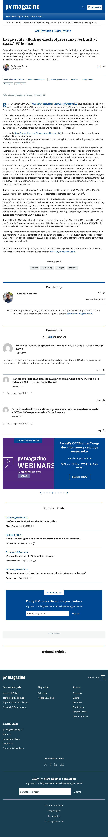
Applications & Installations (58, 22)
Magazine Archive (46, 697)
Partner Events (80, 711)
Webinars (77, 702)
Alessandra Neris (13, 560)
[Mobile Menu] (82, 7)
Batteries (74, 79)
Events (40, 16)
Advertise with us (54, 758)
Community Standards (13, 748)
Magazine (30, 16)
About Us (7, 734)
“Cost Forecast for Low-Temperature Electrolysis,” (37, 133)
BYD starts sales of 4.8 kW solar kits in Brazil (30, 555)
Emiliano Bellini (20, 66)
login (51, 336)
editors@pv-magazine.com (62, 251)
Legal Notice (54, 816)
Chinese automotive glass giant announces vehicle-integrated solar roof (46, 573)
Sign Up (75, 613)
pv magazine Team (11, 739)
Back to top (93, 677)
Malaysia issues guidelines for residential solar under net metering (43, 538)
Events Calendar (80, 716)
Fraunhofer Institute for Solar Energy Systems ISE (54, 103)
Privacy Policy (54, 810)
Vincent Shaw (11, 578)
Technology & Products (33, 22)
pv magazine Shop (11, 729)
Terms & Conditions (54, 805)
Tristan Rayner (12, 526)
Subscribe (42, 693)
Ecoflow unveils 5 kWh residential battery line (31, 521)
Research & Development (84, 22)
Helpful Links (10, 723)
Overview (77, 693)
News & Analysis (14, 16)
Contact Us (8, 743)
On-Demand (79, 707)
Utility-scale (20, 84)
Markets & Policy (13, 22)
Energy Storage (87, 79)
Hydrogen (8, 84)
